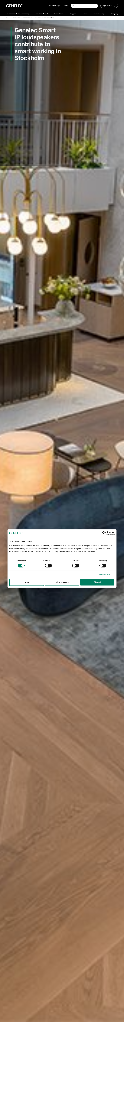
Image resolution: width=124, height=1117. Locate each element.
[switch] (48, 565)
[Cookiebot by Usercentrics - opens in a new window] (104, 533)
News (85, 14)
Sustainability (99, 14)
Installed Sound (42, 14)
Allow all (97, 582)
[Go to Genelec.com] (14, 5)
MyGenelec (107, 6)
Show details (104, 574)
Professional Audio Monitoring (17, 14)
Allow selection (62, 582)
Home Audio (59, 14)
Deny (26, 582)
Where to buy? (54, 6)
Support (73, 14)
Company (114, 14)
